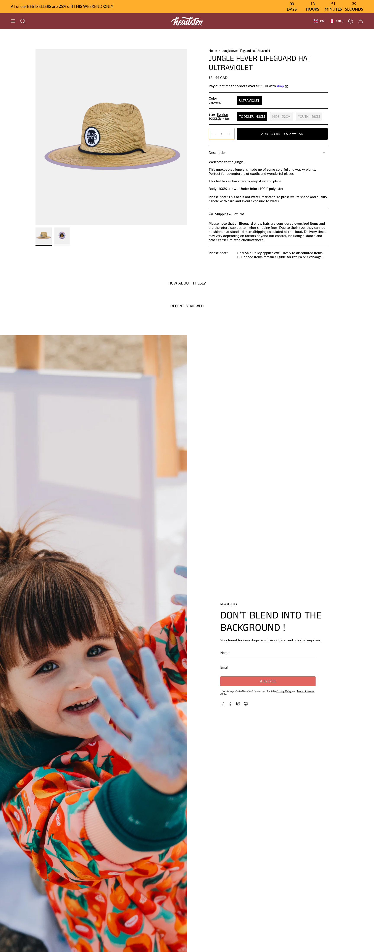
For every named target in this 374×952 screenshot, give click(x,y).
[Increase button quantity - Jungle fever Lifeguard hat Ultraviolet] (229, 134)
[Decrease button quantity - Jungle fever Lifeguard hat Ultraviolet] (214, 134)
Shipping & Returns (229, 214)
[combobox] (318, 21)
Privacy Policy (284, 691)
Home (213, 50)
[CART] (361, 21)
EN (322, 21)
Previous (35, 137)
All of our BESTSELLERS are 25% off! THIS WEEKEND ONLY (62, 6)
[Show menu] (13, 21)
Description (218, 152)
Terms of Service (305, 691)
